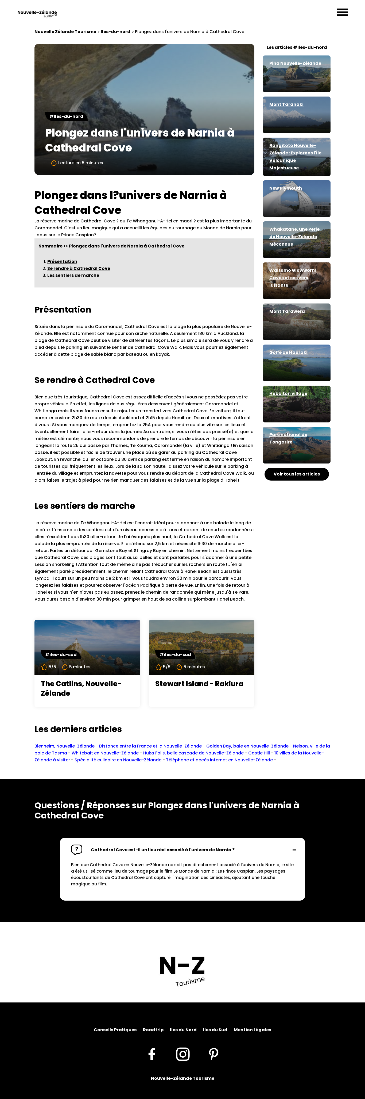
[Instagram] (182, 1054)
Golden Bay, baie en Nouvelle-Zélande (247, 746)
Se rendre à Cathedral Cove (78, 268)
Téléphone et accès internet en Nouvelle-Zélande (219, 760)
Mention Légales (252, 1030)
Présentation (62, 261)
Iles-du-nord (115, 32)
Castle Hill (259, 753)
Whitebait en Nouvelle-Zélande (105, 753)
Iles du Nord (183, 1030)
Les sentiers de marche (73, 275)
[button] (182, 850)
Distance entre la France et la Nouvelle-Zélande (150, 746)
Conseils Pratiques (115, 1030)
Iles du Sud (215, 1030)
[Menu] (342, 13)
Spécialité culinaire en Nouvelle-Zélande (118, 760)
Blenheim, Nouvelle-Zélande (65, 746)
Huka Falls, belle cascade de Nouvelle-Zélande (193, 753)
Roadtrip (153, 1030)
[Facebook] (151, 1054)
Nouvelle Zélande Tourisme (65, 32)
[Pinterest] (213, 1054)
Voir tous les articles (297, 474)
